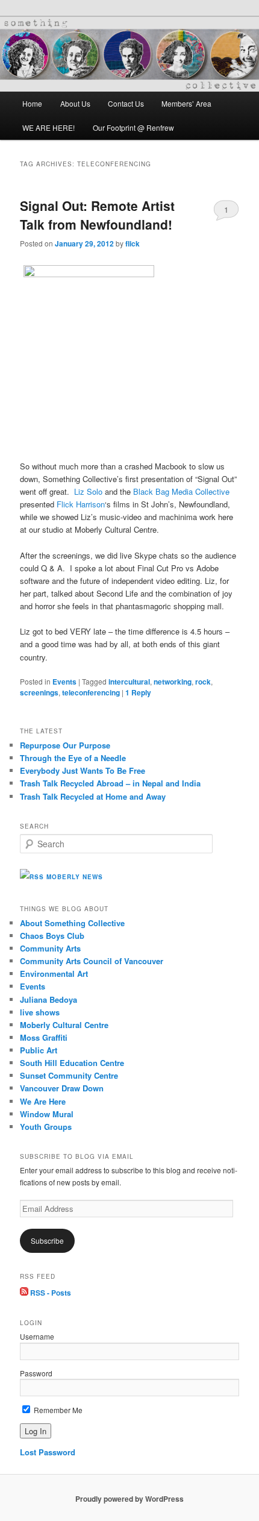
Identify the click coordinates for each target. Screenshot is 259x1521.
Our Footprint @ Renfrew (133, 127)
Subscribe (47, 1240)
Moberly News (74, 877)
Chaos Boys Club (52, 935)
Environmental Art (54, 973)
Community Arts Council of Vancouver (91, 961)
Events (64, 681)
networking (173, 681)
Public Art (38, 1050)
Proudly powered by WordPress (129, 1498)
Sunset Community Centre (69, 1075)
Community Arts (50, 948)
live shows (40, 1012)
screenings (39, 692)
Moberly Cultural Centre (64, 1024)
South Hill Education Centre (72, 1062)
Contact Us (126, 103)
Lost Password (47, 1452)
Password (36, 1373)
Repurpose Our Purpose (65, 745)
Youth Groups (46, 1126)
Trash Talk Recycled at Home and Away (93, 796)
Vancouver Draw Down (62, 1088)
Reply (138, 692)
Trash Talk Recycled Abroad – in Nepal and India (110, 783)
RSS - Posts (49, 1292)
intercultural (129, 681)
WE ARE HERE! (48, 127)
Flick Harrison (81, 504)
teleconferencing (91, 692)
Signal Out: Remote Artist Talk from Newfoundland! (97, 215)
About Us (75, 103)
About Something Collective (72, 923)
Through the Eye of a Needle (73, 758)
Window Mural (46, 1114)
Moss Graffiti (43, 1037)
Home (32, 103)
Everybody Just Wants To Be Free (82, 770)
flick (132, 243)
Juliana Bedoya (48, 999)
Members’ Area (186, 103)
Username (37, 1336)
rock (203, 681)
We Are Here (43, 1101)
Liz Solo (88, 491)
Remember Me (57, 1410)
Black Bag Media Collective (181, 491)
